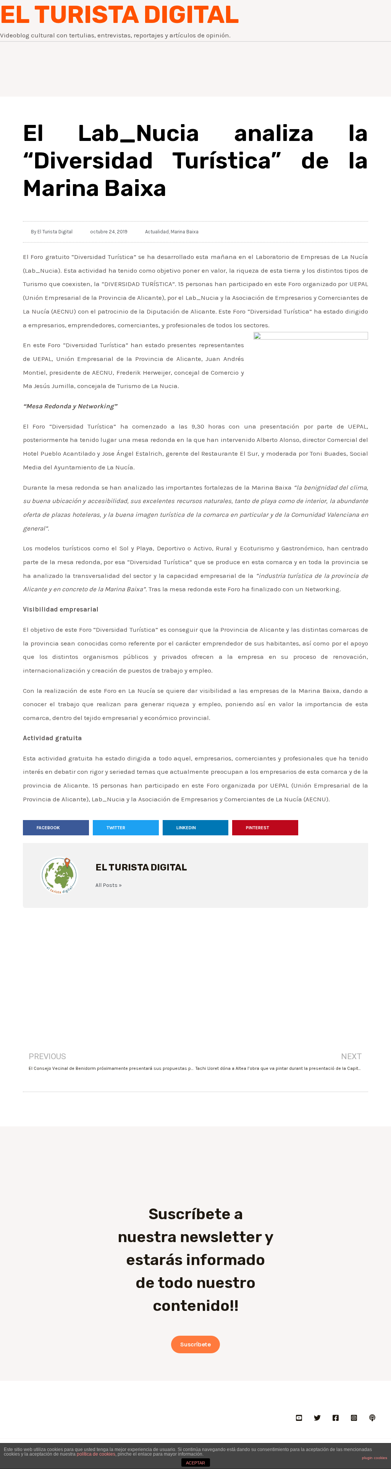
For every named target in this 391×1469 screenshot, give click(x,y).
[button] (56, 827)
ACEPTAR (195, 1463)
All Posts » (108, 885)
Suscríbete (195, 1344)
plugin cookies (374, 1458)
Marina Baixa (185, 232)
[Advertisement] (195, 969)
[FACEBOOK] (335, 1417)
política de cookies (96, 1454)
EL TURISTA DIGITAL (119, 14)
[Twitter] (317, 1417)
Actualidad (157, 232)
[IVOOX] (372, 1417)
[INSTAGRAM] (354, 1417)
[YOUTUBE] (299, 1417)
